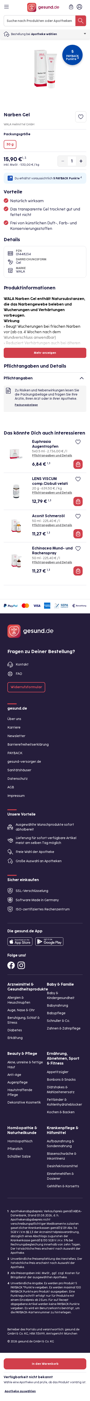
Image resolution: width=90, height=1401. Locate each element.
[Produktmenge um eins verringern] (63, 161)
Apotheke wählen (44, 34)
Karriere (14, 727)
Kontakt (22, 664)
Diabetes (14, 1030)
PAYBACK (14, 753)
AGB (10, 787)
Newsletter (16, 736)
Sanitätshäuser (19, 770)
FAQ (19, 674)
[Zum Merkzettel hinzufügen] (80, 116)
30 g (10, 144)
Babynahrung (57, 1006)
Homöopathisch (20, 1141)
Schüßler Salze (19, 1156)
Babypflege (56, 1013)
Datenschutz (17, 779)
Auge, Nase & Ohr (21, 1010)
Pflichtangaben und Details (52, 455)
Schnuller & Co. (58, 1021)
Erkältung (15, 1038)
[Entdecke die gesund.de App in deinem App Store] (20, 941)
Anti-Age (14, 1075)
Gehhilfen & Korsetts (63, 1186)
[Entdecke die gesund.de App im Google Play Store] (49, 941)
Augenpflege (17, 1082)
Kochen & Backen (61, 1112)
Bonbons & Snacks (61, 1080)
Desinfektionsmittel (62, 1166)
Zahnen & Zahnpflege (64, 1028)
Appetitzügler (58, 1072)
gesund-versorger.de (24, 762)
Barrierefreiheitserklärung (28, 745)
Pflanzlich (15, 1149)
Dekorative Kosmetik (24, 1102)
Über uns (14, 719)
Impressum (16, 796)
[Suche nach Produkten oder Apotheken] (80, 20)
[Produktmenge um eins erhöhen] (81, 161)
